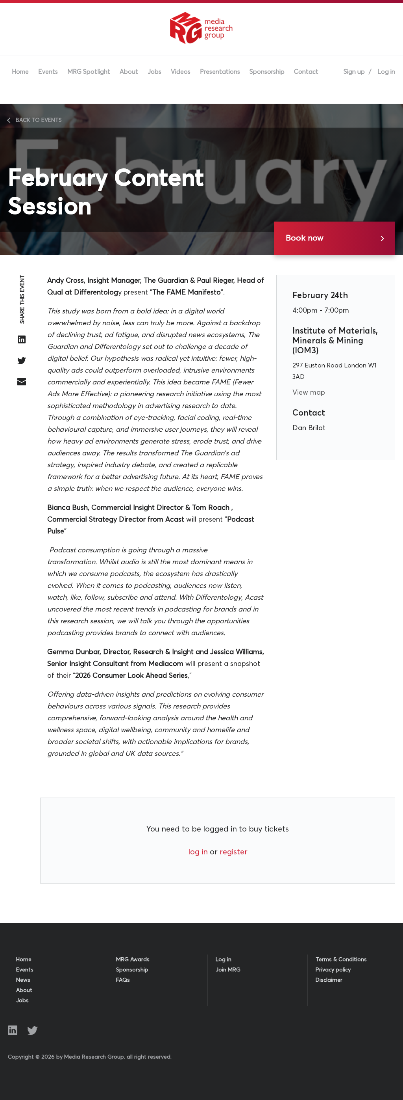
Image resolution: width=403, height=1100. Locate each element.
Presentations (220, 72)
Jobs (154, 72)
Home (20, 72)
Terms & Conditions (341, 959)
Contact (306, 72)
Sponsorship (267, 72)
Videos (180, 72)
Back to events (39, 120)
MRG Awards (133, 959)
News (23, 980)
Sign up (354, 72)
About (129, 72)
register (234, 852)
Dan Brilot (308, 428)
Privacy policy (333, 970)
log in (198, 852)
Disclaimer (329, 980)
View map (308, 392)
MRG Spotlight (88, 72)
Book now (305, 238)
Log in (386, 72)
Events (48, 72)
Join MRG (228, 970)
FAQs (123, 980)
